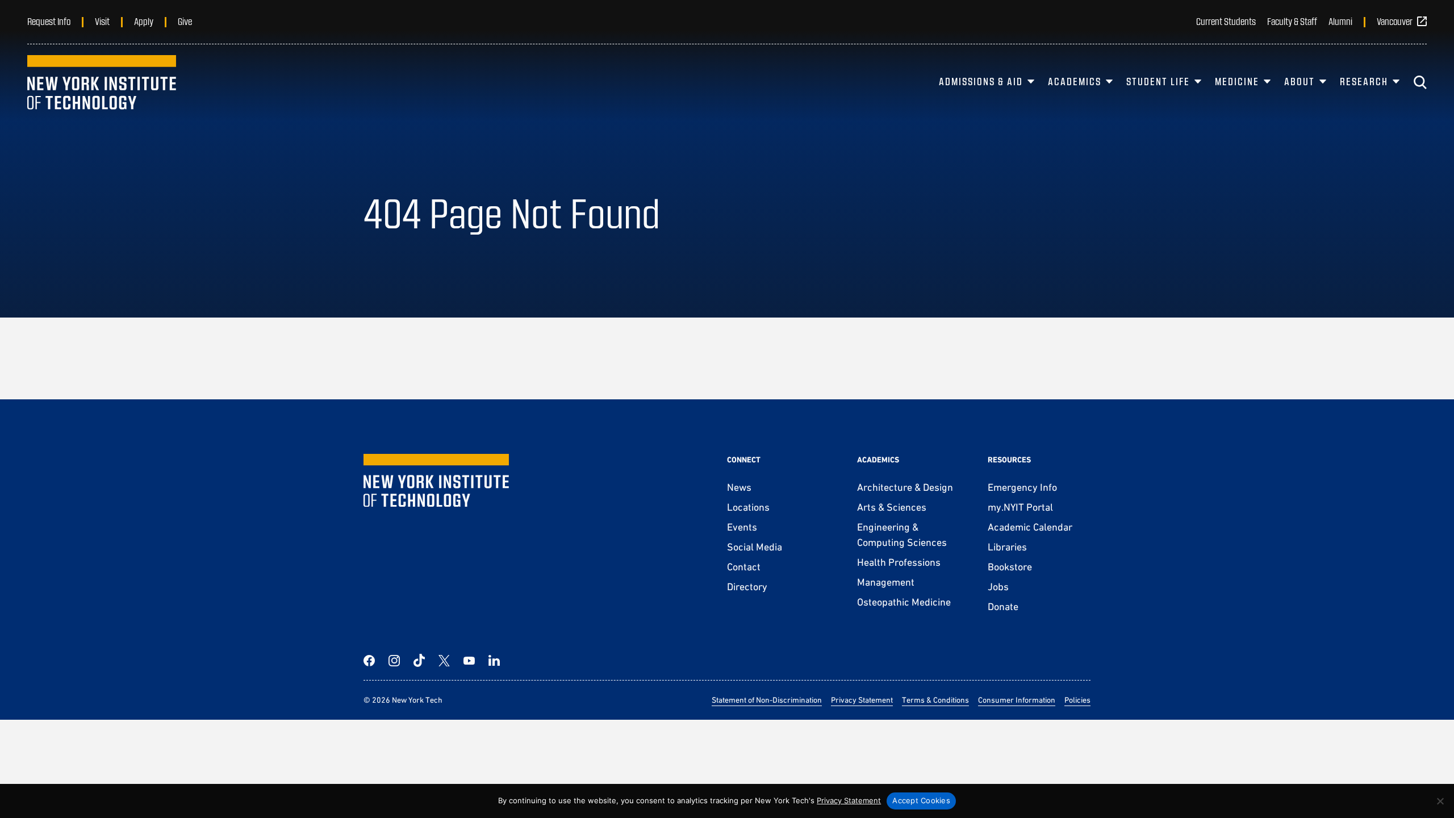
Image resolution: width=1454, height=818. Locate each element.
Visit (102, 21)
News (739, 487)
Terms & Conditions (935, 699)
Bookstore (1010, 567)
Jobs (998, 586)
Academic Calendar (1030, 527)
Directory (747, 586)
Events (742, 527)
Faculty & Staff (1292, 21)
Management (885, 582)
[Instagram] (394, 660)
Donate (1003, 606)
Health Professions (899, 562)
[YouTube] (469, 660)
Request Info (48, 21)
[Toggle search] (1420, 82)
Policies (1077, 699)
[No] (1439, 801)
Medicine (1237, 81)
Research (1364, 81)
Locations (748, 507)
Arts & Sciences (891, 507)
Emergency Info (1022, 487)
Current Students (1226, 21)
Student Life (1158, 81)
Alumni (1340, 21)
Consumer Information (1016, 699)
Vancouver (1395, 21)
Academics (1074, 81)
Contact (744, 567)
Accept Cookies (921, 800)
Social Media (754, 547)
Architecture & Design (905, 487)
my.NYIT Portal (1020, 507)
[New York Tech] (101, 82)
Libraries (1007, 547)
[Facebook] (369, 660)
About (1299, 81)
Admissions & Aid (981, 81)
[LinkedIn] (494, 660)
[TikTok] (419, 660)
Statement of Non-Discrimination (767, 699)
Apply (143, 21)
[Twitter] (444, 660)
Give (185, 21)
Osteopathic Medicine (904, 602)
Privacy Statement (862, 699)
